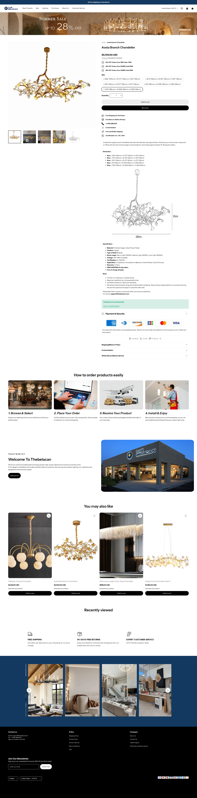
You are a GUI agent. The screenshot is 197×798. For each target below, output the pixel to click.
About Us (133, 736)
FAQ (70, 749)
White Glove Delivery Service (139, 746)
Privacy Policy (73, 739)
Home (104, 42)
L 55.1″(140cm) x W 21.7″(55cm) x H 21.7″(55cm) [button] (121, 84)
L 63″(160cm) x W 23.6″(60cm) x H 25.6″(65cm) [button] (162, 84)
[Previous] (29, 690)
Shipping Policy (74, 736)
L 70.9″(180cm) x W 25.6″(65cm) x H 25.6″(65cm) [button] (122, 89)
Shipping (104, 58)
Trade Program (134, 742)
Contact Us (133, 739)
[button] (181, 8)
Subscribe (46, 767)
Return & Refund (74, 746)
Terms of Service (74, 742)
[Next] (167, 690)
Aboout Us (14, 476)
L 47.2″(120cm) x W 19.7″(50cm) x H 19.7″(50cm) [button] (163, 79)
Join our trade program (111, 306)
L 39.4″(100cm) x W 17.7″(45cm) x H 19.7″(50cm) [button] (122, 79)
